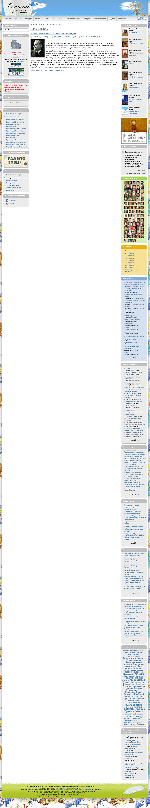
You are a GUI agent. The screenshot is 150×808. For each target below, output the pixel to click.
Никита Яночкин (11, 180)
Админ (112, 19)
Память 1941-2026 (130, 342)
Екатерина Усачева (13, 183)
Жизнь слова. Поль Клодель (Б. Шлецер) (53, 33)
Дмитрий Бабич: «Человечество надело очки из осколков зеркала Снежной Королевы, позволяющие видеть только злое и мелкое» (135, 454)
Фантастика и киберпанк (134, 720)
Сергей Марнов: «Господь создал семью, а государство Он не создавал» (134, 462)
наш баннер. (21, 61)
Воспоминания (134, 660)
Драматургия (130, 666)
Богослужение (134, 656)
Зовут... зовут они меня (132, 319)
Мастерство (58, 37)
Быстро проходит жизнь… (133, 744)
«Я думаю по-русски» (136, 43)
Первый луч (128, 323)
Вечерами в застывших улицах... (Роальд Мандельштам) (132, 565)
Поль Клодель (71, 37)
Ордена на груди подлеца (133, 763)
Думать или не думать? (132, 486)
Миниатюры (137, 680)
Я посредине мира (130, 736)
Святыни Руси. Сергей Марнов (135, 604)
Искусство (128, 674)
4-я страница (129, 258)
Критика (139, 676)
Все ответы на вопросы (14, 114)
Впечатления (129, 414)
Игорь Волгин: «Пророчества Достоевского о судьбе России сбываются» (134, 588)
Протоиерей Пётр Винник (15, 119)
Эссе (126, 724)
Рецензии (129, 711)
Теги (48, 24)
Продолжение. (129, 410)
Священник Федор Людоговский (12, 125)
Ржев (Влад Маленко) (132, 570)
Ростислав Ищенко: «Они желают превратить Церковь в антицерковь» (135, 517)
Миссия (126, 682)
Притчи (129, 696)
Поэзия (139, 694)
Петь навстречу (129, 740)
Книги (37, 19)
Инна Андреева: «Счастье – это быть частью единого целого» (134, 468)
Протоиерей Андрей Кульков (16, 128)
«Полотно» (133, 32)
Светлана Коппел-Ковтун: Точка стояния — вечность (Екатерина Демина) (133, 474)
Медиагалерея (100, 19)
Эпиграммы (138, 723)
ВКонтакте (12, 200)
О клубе (87, 19)
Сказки (128, 716)
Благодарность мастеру (132, 383)
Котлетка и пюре (130, 748)
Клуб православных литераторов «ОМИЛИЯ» (76, 789)
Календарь (129, 676)
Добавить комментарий (55, 70)
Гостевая (122, 19)
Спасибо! (127, 368)
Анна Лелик (10, 190)
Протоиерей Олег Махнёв (15, 122)
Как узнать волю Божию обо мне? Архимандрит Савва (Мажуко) (134, 612)
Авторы (28, 19)
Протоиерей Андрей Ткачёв (15, 140)
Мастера (127, 307)
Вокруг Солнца (129, 311)
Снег (126, 352)
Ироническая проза (133, 672)
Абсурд (126, 650)
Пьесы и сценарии (133, 707)
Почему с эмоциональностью (134, 424)
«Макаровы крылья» (136, 65)
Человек (84, 37)
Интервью (50, 19)
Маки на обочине (130, 509)
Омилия (141, 686)
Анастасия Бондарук (13, 188)
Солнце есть (128, 771)
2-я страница (129, 253)
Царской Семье (129, 315)
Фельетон (139, 721)
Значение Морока (130, 391)
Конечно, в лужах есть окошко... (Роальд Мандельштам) (132, 559)
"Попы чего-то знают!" (132, 767)
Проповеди (133, 701)
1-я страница (129, 251)
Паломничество (133, 690)
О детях (140, 684)
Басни (139, 652)
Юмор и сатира (137, 725)
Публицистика (133, 704)
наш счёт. (16, 58)
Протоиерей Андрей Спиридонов (13, 136)
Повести (128, 694)
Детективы (130, 662)
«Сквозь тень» (134, 87)
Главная (7, 19)
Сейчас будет (129, 406)
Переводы (130, 692)
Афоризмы (130, 652)
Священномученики (134, 713)
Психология (133, 702)
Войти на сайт (16, 103)
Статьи (61, 19)
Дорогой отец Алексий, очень (134, 387)
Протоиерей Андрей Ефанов (16, 131)
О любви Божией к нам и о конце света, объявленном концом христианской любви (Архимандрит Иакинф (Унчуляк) (134, 580)
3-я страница (129, 255)
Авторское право (137, 650)
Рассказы (128, 708)
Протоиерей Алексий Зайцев (16, 133)
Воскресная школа (133, 658)
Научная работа (137, 682)
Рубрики (17, 19)
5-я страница (129, 260)
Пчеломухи (128, 759)
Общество (128, 684)
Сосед (126, 327)
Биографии (45, 37)
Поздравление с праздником (134, 434)
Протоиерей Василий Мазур (16, 142)
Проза (138, 696)
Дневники (138, 664)
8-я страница (129, 267)
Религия (140, 709)
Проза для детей (134, 698)
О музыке (129, 688)
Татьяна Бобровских (13, 185)
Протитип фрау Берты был (133, 401)
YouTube (12, 203)
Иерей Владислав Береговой (16, 147)
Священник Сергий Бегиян (15, 144)
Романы (139, 711)
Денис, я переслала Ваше (133, 372)
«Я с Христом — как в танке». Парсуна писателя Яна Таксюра (134, 627)
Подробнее (37, 70)
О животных (129, 686)
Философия (95, 37)
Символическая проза (133, 715)
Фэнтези (128, 723)
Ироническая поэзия (133, 670)
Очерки (138, 688)
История (139, 674)
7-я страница (129, 265)
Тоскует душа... (129, 775)
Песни (139, 692)
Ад (125, 332)
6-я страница (129, 263)
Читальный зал (73, 19)
